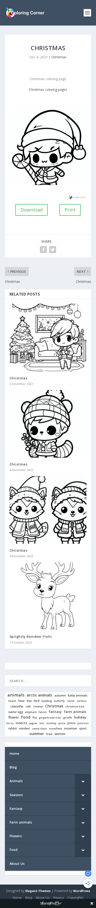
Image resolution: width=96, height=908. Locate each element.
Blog (28, 897)
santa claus (39, 728)
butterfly (59, 701)
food (25, 717)
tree (49, 734)
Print (70, 210)
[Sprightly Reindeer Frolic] (48, 596)
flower (13, 717)
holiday (80, 717)
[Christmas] (48, 337)
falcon (43, 712)
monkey (51, 723)
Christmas (58, 57)
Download (32, 210)
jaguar (33, 723)
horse (10, 723)
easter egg (15, 712)
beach (12, 701)
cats (28, 706)
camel (71, 701)
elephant (31, 712)
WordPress (81, 891)
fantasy (55, 712)
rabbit (12, 728)
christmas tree (74, 706)
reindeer (24, 728)
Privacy (58, 897)
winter (60, 734)
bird (36, 701)
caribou (81, 701)
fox (34, 717)
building (46, 701)
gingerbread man (50, 717)
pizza (61, 723)
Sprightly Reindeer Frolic (31, 636)
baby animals (77, 695)
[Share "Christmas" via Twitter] (52, 249)
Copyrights (75, 897)
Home (17, 897)
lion (42, 723)
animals (15, 695)
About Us (43, 897)
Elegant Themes (38, 891)
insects (21, 723)
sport (83, 728)
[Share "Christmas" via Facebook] (43, 249)
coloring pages (56, 89)
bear (21, 701)
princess (83, 723)
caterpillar (17, 706)
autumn (60, 695)
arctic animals (39, 695)
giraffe (67, 717)
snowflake (55, 728)
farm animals (75, 712)
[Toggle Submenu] (83, 781)
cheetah (38, 706)
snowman (70, 728)
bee (29, 701)
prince (71, 723)
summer (36, 733)
